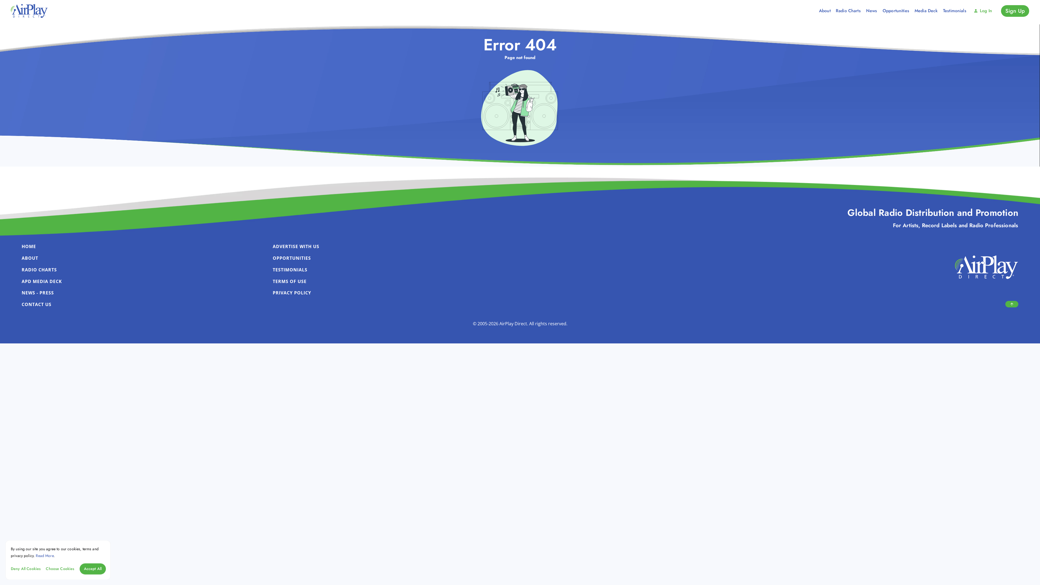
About (30, 258)
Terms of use (290, 281)
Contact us (36, 304)
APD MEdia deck (42, 281)
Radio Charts (39, 270)
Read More (44, 555)
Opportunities (292, 258)
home (29, 246)
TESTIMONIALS (290, 270)
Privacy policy (292, 293)
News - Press (38, 293)
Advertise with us (296, 246)
